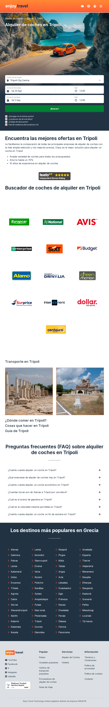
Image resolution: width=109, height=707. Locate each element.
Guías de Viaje (46, 687)
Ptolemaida (40, 615)
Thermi (86, 560)
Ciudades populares (48, 662)
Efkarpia (86, 582)
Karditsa (39, 588)
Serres (14, 604)
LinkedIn (11, 676)
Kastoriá (86, 593)
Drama (38, 566)
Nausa (61, 604)
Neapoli (62, 549)
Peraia (61, 615)
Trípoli (38, 621)
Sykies (38, 593)
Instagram (12, 672)
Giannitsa (39, 632)
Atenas (14, 549)
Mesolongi (87, 610)
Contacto (89, 679)
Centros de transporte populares (44, 671)
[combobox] (55, 80)
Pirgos (61, 555)
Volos (14, 577)
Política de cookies (93, 673)
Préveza (62, 599)
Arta (60, 577)
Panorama (64, 632)
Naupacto (87, 588)
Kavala (14, 632)
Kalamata (16, 626)
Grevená (87, 599)
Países (42, 657)
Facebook (12, 664)
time (76, 88)
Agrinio (14, 593)
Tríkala (14, 588)
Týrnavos (87, 621)
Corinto (39, 626)
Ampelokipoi (41, 599)
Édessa (62, 621)
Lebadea (63, 582)
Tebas (61, 566)
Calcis (14, 599)
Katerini (15, 621)
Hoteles (65, 662)
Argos (61, 571)
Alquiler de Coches (71, 657)
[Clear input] (99, 80)
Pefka (85, 604)
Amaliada (87, 549)
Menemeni (88, 571)
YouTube (12, 660)
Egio (60, 593)
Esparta (86, 555)
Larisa (14, 566)
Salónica (15, 555)
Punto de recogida (14, 77)
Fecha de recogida (14, 88)
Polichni (39, 582)
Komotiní (39, 555)
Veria (37, 571)
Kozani (38, 577)
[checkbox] (6, 116)
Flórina (62, 626)
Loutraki (86, 615)
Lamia (38, 549)
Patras (14, 560)
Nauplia (86, 577)
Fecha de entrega (13, 97)
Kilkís (61, 560)
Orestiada (63, 610)
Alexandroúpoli (19, 610)
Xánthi (14, 615)
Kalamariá (16, 571)
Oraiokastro (64, 588)
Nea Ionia (40, 610)
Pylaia (38, 604)
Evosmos (16, 582)
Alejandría (87, 566)
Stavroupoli (41, 560)
